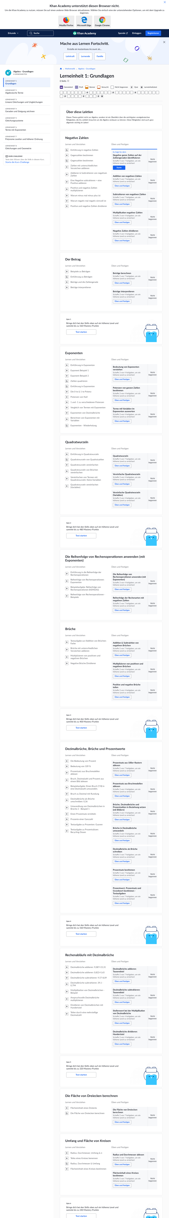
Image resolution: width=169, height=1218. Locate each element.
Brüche (70, 629)
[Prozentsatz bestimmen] (157, 92)
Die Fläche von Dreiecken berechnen (91, 1096)
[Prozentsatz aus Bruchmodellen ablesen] (142, 92)
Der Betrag (73, 259)
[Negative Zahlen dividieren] (76, 92)
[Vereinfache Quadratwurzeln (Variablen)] (109, 92)
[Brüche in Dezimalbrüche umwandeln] (150, 92)
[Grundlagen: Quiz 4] (65, 96)
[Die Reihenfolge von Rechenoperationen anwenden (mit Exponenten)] (116, 92)
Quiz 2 (68, 523)
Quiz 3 (68, 715)
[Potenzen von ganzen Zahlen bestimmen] (94, 92)
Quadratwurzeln (76, 442)
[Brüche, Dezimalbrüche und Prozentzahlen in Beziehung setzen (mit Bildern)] (146, 92)
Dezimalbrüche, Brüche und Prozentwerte (95, 749)
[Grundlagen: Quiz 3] (135, 92)
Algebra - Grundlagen (86, 69)
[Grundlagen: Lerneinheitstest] (102, 96)
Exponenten (74, 353)
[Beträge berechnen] (79, 92)
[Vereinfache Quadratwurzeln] (105, 92)
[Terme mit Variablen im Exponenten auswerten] (98, 92)
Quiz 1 (68, 319)
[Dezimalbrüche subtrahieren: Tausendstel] (72, 96)
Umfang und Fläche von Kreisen (88, 1141)
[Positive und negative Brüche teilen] (131, 92)
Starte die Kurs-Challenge (17, 162)
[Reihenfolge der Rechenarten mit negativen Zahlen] (120, 92)
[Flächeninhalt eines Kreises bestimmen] (94, 96)
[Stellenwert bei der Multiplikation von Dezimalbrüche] (76, 96)
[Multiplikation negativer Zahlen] (72, 92)
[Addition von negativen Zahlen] (65, 92)
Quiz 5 (68, 1062)
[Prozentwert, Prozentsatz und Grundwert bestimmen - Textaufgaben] (61, 96)
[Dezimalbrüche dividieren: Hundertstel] (79, 96)
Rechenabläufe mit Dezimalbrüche (89, 955)
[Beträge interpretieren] (83, 92)
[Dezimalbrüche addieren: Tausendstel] (68, 96)
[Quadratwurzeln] (102, 92)
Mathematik (70, 69)
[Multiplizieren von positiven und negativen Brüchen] (128, 92)
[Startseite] (61, 69)
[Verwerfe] (165, 2)
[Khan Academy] (84, 33)
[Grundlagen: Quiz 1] (87, 92)
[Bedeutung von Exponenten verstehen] (91, 92)
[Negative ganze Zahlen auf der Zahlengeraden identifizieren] (61, 92)
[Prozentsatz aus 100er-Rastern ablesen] (139, 92)
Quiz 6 (68, 1203)
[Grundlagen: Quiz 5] (83, 96)
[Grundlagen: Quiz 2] (113, 92)
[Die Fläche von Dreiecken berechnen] (87, 96)
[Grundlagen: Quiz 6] (98, 96)
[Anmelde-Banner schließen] (164, 42)
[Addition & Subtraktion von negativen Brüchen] (124, 92)
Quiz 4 (68, 921)
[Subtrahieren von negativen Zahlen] (68, 92)
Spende (121, 33)
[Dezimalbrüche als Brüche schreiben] (153, 92)
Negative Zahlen (77, 138)
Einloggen (136, 33)
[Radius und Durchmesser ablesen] (91, 96)
